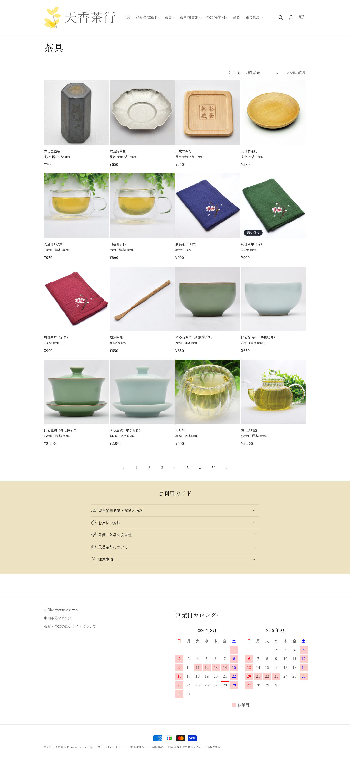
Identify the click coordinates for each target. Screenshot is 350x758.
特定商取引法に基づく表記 (185, 746)
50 (213, 468)
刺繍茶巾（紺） (186, 244)
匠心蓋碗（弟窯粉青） (126, 430)
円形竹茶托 (249, 151)
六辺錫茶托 (118, 151)
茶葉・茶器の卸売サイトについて (70, 627)
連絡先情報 (214, 746)
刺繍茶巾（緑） (252, 244)
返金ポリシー (138, 746)
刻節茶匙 (116, 337)
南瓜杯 (180, 430)
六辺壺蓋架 (52, 151)
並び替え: (234, 73)
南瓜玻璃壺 (249, 430)
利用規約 (157, 746)
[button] (147, 18)
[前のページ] (123, 467)
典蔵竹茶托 (183, 151)
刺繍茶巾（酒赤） (57, 337)
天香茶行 (60, 747)
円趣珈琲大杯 (54, 244)
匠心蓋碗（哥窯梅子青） (62, 430)
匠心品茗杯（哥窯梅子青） (194, 337)
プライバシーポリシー (111, 746)
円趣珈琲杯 (118, 244)
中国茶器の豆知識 (58, 618)
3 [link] (162, 468)
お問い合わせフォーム (61, 610)
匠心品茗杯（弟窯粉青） (259, 337)
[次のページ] (226, 467)
